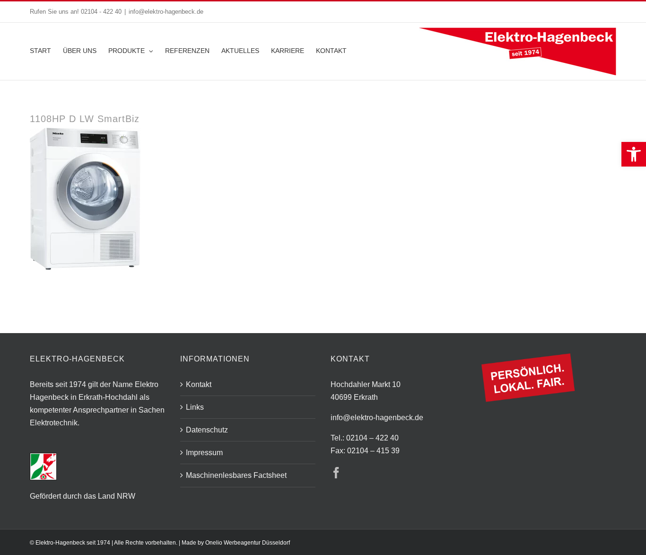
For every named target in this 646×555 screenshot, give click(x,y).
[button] (633, 154)
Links (195, 407)
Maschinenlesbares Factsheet (236, 475)
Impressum (204, 453)
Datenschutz (207, 430)
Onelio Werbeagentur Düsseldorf (247, 542)
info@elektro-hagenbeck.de (166, 11)
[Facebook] (336, 472)
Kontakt (198, 384)
